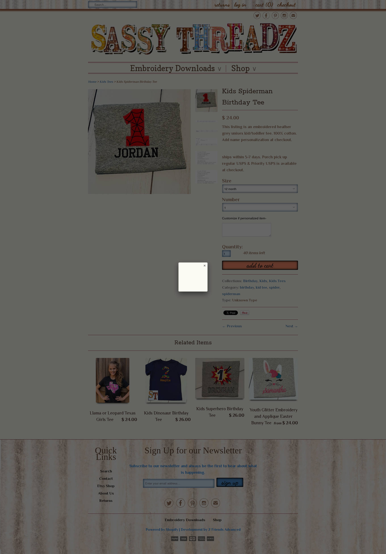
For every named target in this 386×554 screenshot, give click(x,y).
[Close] (204, 265)
